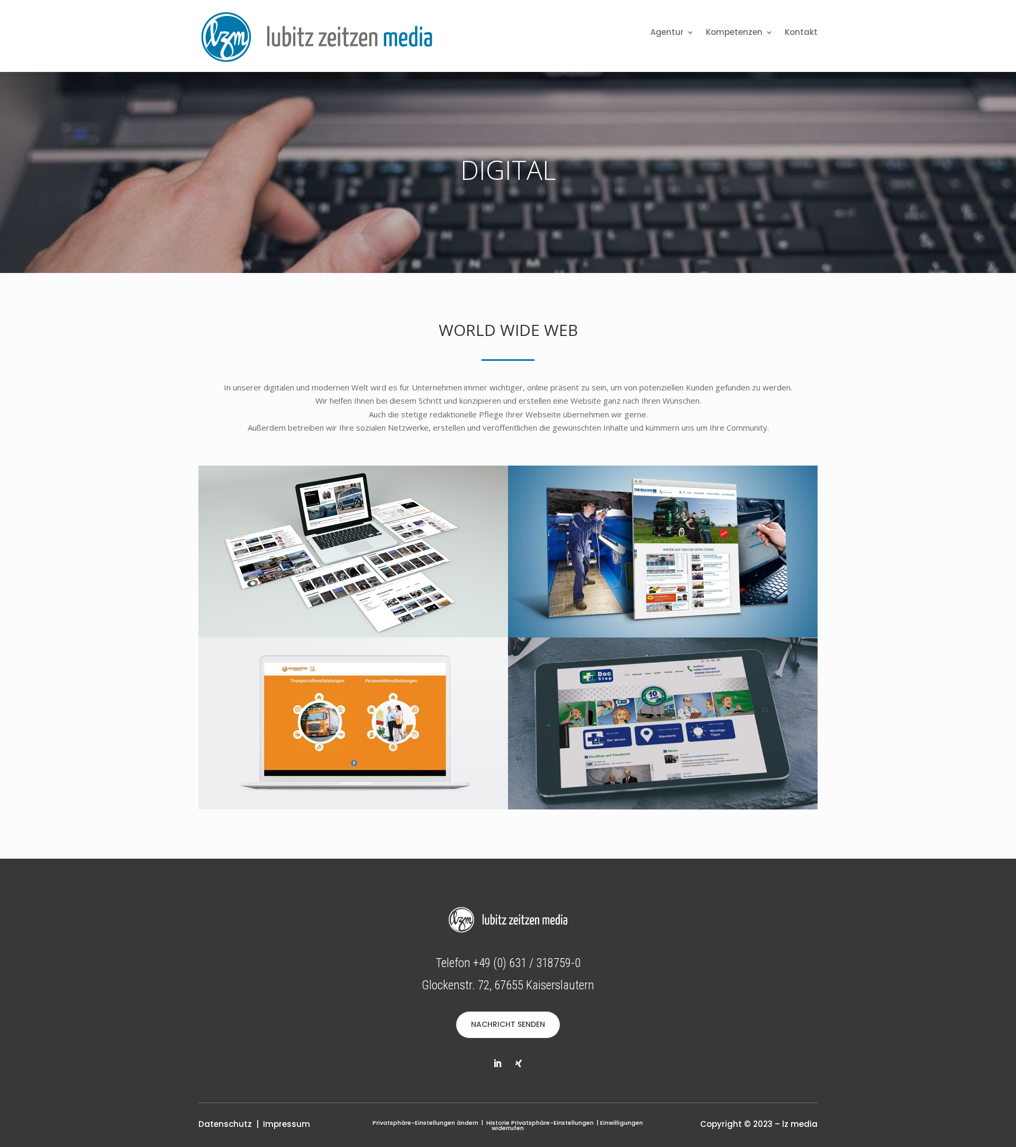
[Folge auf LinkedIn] (497, 1063)
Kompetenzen (734, 33)
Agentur (667, 33)
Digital (508, 170)
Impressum (286, 1124)
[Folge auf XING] (518, 1063)
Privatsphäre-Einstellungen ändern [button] (425, 1122)
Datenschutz (225, 1124)
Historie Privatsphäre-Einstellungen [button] (540, 1122)
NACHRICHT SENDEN (508, 1024)
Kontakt (801, 33)
